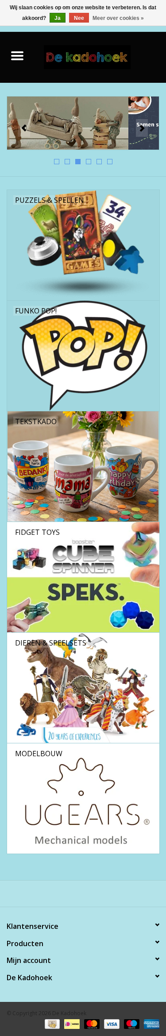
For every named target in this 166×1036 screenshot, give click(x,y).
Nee (79, 18)
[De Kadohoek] (100, 56)
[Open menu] (17, 55)
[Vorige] (24, 128)
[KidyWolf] (83, 123)
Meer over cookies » (118, 18)
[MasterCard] (91, 1024)
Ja (57, 18)
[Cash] (51, 1024)
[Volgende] (142, 128)
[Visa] (111, 1024)
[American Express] (150, 1024)
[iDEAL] (71, 1024)
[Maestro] (131, 1024)
